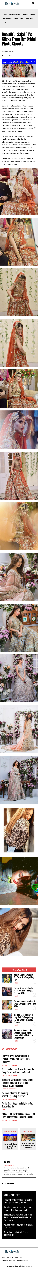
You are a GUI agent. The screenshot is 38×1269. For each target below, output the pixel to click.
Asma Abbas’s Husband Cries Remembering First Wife (25, 1004)
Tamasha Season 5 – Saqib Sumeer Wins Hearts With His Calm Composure (23, 1034)
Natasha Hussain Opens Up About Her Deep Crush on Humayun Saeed (18, 1071)
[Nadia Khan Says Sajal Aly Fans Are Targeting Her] (7, 978)
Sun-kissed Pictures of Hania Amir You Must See (10, 1146)
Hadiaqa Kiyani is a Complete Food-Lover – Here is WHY (28, 1146)
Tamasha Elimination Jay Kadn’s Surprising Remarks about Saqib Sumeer (23, 1018)
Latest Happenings (9, 1065)
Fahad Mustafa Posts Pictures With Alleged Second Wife (23, 990)
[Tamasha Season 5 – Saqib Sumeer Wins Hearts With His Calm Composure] (7, 1034)
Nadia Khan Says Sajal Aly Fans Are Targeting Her (24, 977)
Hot (16, 983)
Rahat (11, 51)
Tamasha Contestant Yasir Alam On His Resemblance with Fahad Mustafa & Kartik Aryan (18, 1082)
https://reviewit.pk (9, 1165)
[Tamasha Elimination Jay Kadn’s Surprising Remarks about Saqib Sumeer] (7, 1018)
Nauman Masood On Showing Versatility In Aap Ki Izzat (15, 1095)
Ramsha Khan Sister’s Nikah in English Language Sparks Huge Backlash (16, 1058)
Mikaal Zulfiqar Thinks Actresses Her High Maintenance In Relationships (18, 1115)
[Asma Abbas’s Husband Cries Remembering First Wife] (7, 1005)
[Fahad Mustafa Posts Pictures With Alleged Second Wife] (7, 991)
